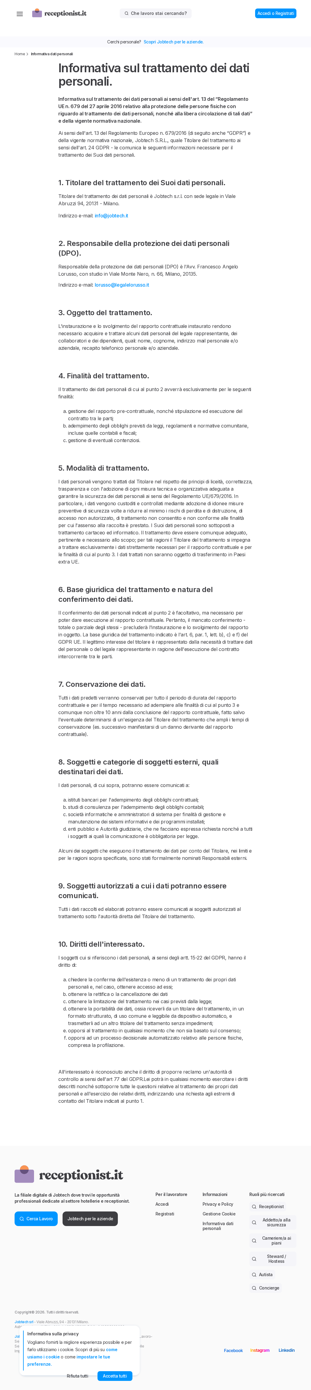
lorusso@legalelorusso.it (122, 285)
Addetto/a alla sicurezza (276, 1222)
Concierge (269, 1287)
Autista (266, 1274)
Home (20, 54)
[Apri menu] (20, 13)
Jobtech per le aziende (90, 1218)
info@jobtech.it (111, 216)
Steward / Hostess (276, 1259)
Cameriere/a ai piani (276, 1240)
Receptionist (271, 1206)
